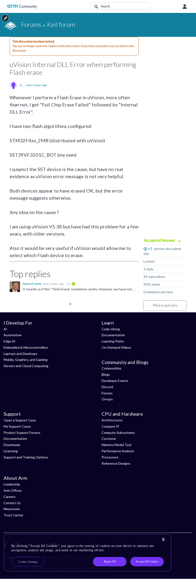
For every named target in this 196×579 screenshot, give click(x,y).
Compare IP (110, 426)
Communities (111, 368)
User (184, 6)
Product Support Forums (22, 432)
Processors (110, 457)
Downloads (12, 445)
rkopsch (28, 283)
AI (5, 329)
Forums (107, 393)
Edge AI (10, 341)
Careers (10, 497)
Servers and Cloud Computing (26, 366)
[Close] (163, 539)
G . (22, 85)
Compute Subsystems (118, 432)
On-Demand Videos (116, 347)
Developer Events (115, 381)
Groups (107, 399)
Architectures (112, 420)
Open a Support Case (20, 420)
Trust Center (13, 515)
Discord (107, 387)
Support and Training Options (26, 457)
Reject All (109, 561)
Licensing (11, 451)
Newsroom (12, 509)
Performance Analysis (118, 451)
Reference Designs (116, 463)
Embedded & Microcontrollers (26, 347)
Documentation (113, 335)
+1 (150, 248)
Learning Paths (113, 341)
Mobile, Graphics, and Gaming (26, 360)
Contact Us (12, 503)
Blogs (106, 374)
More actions (165, 305)
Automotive (13, 335)
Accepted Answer (160, 240)
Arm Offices (13, 490)
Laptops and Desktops (20, 354)
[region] (87, 552)
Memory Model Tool (116, 445)
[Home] (22, 7)
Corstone (109, 438)
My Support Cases (17, 426)
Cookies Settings (28, 561)
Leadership (12, 484)
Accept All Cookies (147, 561)
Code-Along (111, 329)
